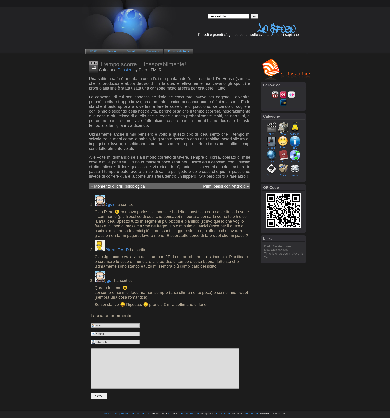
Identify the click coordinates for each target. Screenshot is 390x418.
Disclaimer (152, 51)
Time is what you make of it (283, 253)
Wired (268, 257)
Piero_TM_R (117, 250)
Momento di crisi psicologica (118, 186)
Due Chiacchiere (276, 250)
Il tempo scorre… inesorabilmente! (142, 64)
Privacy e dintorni (178, 51)
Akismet (265, 413)
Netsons (237, 413)
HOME (93, 51)
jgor (109, 280)
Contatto (132, 51)
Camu (174, 413)
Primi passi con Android (226, 186)
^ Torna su (279, 413)
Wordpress (206, 413)
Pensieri (125, 70)
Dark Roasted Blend (278, 246)
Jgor (109, 204)
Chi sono (112, 51)
